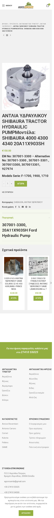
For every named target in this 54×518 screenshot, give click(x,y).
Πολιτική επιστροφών (39, 447)
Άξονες (5, 381)
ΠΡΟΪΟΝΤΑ (14, 24)
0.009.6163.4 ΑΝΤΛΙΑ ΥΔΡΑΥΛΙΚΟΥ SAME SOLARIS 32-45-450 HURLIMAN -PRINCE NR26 (13, 283)
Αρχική (5, 24)
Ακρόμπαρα (7, 386)
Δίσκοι (5, 395)
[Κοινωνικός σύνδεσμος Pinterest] (26, 207)
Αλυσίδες (33, 379)
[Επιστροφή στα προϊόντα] (7, 35)
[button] (13, 298)
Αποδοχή (25, 513)
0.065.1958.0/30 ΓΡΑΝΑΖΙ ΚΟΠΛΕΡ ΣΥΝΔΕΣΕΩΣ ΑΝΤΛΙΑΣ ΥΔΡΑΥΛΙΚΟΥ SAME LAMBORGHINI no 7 (38, 283)
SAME (4, 447)
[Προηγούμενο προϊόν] (3, 35)
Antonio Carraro (9, 428)
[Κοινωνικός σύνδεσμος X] (19, 207)
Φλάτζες (33, 397)
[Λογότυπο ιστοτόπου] (26, 5)
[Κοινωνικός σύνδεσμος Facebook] (15, 207)
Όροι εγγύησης (35, 428)
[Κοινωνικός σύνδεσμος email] (23, 207)
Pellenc (5, 442)
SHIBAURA (18, 202)
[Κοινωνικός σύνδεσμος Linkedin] (29, 207)
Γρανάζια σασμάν (36, 393)
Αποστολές (34, 442)
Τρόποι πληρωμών (37, 438)
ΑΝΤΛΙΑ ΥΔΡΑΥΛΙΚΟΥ (33, 202)
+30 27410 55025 (11, 487)
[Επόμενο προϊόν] (10, 35)
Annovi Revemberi (10, 424)
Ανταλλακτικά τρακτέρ (29, 24)
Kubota (5, 438)
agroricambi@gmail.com (15, 481)
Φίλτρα (5, 400)
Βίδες (31, 388)
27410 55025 (29, 352)
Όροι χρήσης (35, 433)
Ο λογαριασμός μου (37, 424)
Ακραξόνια (7, 377)
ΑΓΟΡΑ (20, 183)
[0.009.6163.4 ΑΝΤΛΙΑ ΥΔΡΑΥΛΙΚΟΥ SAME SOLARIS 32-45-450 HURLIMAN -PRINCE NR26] (13, 266)
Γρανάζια (6, 390)
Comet (5, 433)
